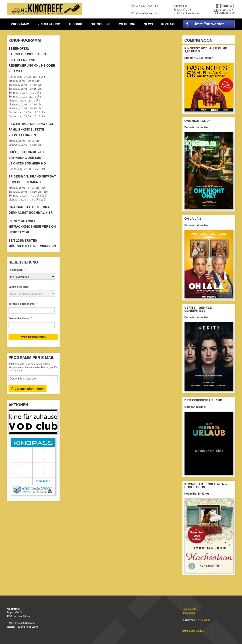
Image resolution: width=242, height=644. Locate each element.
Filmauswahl (17, 269)
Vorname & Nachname (23, 303)
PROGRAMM (20, 24)
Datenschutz (189, 609)
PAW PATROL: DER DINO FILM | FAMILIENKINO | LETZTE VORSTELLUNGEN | (31, 129)
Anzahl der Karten (20, 318)
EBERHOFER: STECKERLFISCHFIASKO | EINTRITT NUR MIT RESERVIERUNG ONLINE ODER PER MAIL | (32, 59)
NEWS (148, 24)
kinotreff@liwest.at (146, 13)
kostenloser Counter (193, 630)
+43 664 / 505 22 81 (148, 6)
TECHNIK (75, 24)
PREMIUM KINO (48, 24)
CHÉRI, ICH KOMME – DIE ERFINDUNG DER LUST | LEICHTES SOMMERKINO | (28, 157)
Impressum (188, 613)
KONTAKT (168, 24)
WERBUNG (127, 24)
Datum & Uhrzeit (19, 286)
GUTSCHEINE (101, 24)
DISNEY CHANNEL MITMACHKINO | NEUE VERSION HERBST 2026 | (32, 226)
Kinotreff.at (204, 620)
